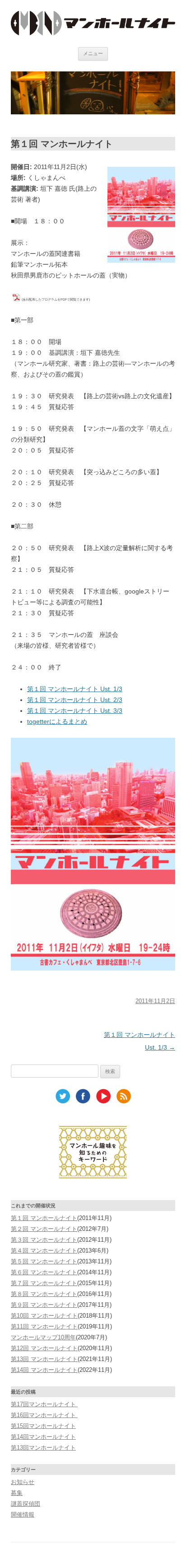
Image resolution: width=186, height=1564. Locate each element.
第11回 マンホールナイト (44, 1326)
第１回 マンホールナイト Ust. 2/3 (74, 699)
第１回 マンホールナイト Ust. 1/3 (74, 688)
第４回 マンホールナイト (44, 1250)
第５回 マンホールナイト (44, 1261)
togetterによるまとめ (57, 721)
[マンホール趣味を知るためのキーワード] (93, 1183)
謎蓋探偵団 (25, 1503)
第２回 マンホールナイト (44, 1228)
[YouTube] (103, 1101)
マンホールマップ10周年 (43, 1337)
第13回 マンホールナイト (44, 1359)
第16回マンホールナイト (44, 1415)
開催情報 (22, 1514)
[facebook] (83, 1101)
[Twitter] (63, 1101)
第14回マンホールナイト (43, 1436)
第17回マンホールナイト (44, 1404)
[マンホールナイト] (93, 33)
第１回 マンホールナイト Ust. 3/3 (74, 710)
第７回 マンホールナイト (44, 1283)
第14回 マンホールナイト (44, 1369)
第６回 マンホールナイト (44, 1272)
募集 (17, 1492)
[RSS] (123, 1101)
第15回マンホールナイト (43, 1426)
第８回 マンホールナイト (44, 1294)
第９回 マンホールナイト (44, 1304)
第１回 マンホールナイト (44, 1218)
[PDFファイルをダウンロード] (16, 298)
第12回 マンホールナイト (44, 1348)
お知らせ (22, 1482)
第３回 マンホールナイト (44, 1239)
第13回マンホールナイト (43, 1447)
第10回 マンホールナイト (44, 1315)
